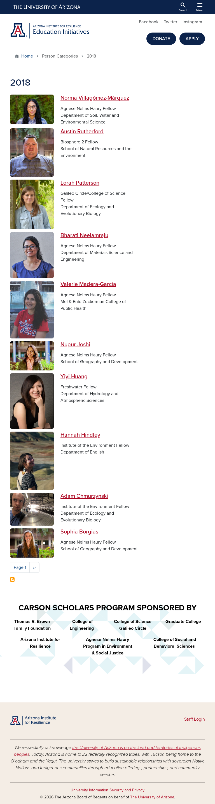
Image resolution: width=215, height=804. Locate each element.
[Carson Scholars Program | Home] (40, 721)
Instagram (192, 22)
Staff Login (194, 719)
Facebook (148, 22)
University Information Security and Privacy (107, 790)
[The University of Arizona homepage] (47, 7)
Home (27, 56)
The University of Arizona (152, 797)
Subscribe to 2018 (12, 579)
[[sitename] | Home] (57, 31)
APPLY (192, 39)
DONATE (161, 39)
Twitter (170, 22)
